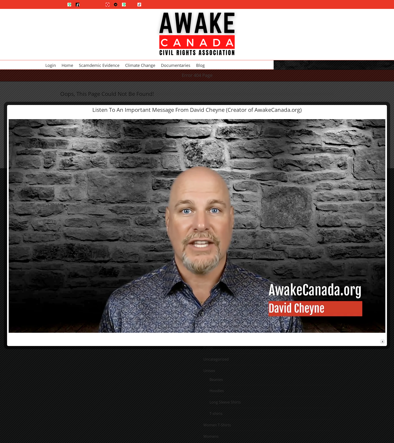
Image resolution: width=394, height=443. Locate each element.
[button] (221, 64)
